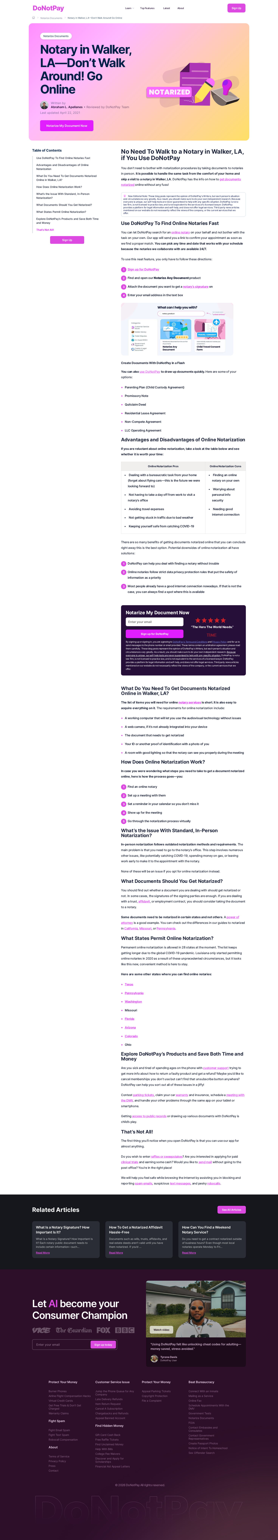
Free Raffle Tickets (107, 1439)
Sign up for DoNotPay (143, 269)
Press (52, 1465)
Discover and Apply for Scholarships (109, 1460)
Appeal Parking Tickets (156, 1391)
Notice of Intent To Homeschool (208, 1448)
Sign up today (103, 1344)
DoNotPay (48, 8)
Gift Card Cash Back (107, 1434)
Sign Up (236, 8)
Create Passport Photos (203, 1443)
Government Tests (200, 1413)
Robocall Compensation (63, 1439)
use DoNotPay (150, 371)
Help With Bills (104, 1449)
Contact (53, 1470)
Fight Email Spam (59, 1430)
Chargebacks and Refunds (111, 1413)
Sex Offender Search (202, 1452)
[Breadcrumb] (34, 17)
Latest (166, 8)
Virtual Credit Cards (61, 1400)
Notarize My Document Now (66, 126)
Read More (43, 1252)
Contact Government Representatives (201, 1437)
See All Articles (231, 1209)
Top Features (147, 8)
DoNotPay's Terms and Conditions (190, 641)
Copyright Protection (155, 1395)
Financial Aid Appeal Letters (112, 1466)
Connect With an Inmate (203, 1391)
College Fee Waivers (107, 1453)
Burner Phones (58, 1391)
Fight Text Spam (59, 1434)
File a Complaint (152, 1400)
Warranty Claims (59, 1413)
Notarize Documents (56, 36)
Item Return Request (108, 1403)
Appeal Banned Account (110, 1418)
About (180, 8)
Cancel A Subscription (109, 1408)
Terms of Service (59, 1456)
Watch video (161, 1329)
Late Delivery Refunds (109, 1399)
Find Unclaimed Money (109, 1444)
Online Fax (195, 1400)
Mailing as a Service (201, 1395)
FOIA (192, 1422)
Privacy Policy (219, 641)
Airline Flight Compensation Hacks (70, 1395)
